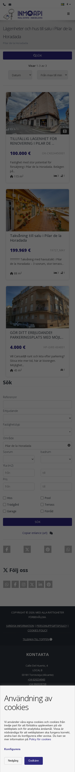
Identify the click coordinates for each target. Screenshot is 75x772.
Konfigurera (12, 749)
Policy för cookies (40, 739)
